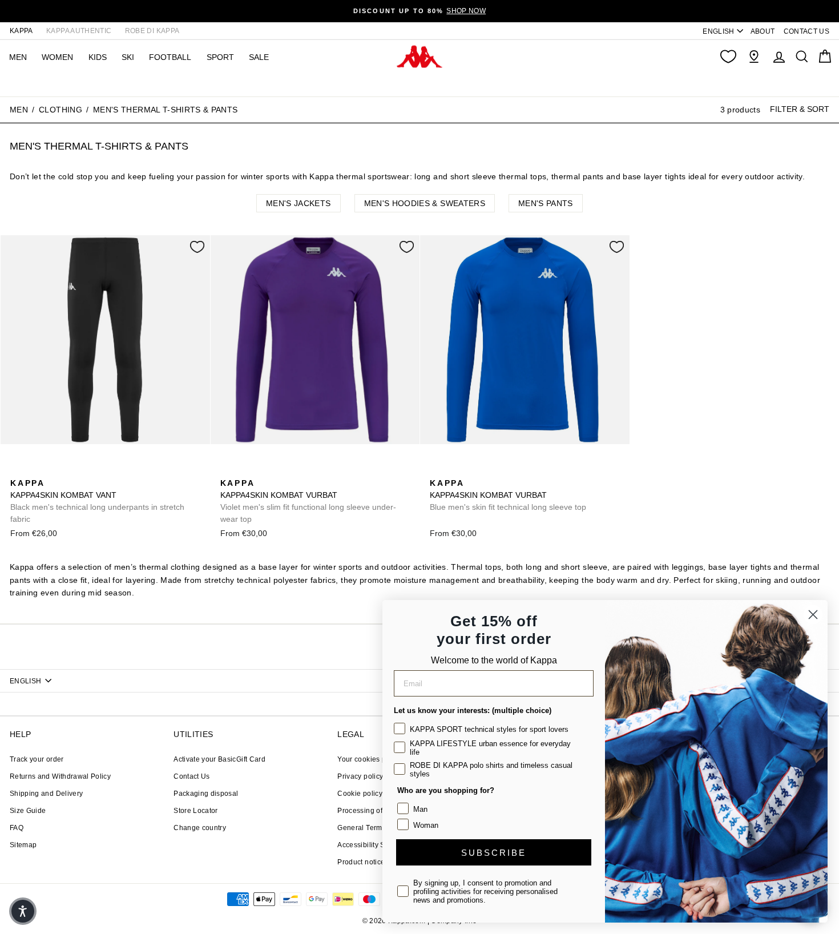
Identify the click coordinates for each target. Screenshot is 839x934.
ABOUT (763, 31)
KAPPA (21, 31)
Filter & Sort (799, 109)
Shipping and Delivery (46, 794)
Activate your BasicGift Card (219, 759)
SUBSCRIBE (493, 852)
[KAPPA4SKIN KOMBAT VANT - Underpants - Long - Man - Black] (17, 470)
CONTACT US (807, 31)
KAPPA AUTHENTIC (78, 31)
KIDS (97, 57)
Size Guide (28, 811)
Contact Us (192, 776)
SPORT (220, 57)
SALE (259, 57)
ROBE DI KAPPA (152, 31)
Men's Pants (545, 203)
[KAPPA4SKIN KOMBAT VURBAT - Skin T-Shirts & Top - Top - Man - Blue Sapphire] (246, 470)
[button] (23, 911)
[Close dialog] (813, 615)
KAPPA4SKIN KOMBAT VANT (97, 501)
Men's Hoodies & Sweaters (424, 203)
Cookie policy (359, 794)
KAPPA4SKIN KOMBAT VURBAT (308, 501)
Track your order (37, 759)
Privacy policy (360, 776)
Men (19, 109)
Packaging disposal (206, 794)
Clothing (60, 109)
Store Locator (196, 811)
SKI (128, 57)
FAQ (16, 828)
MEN (18, 57)
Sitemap (23, 845)
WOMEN (57, 57)
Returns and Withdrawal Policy (60, 776)
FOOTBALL (170, 57)
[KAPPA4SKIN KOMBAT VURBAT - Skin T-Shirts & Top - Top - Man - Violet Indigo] (227, 470)
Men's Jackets (298, 203)
